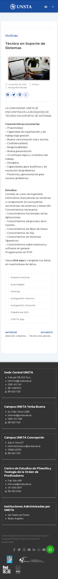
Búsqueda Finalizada (17, 87)
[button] (45, 6)
